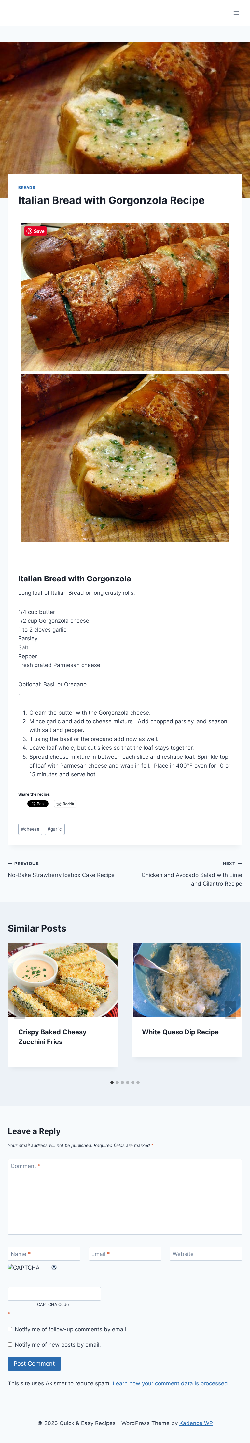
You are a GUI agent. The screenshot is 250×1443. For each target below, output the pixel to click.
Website (183, 1254)
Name (21, 1254)
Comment (26, 1166)
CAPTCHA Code (53, 1304)
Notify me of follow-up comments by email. (71, 1329)
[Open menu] (236, 13)
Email (100, 1254)
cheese (30, 829)
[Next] (230, 1010)
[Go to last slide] (19, 1010)
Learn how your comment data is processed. (171, 1383)
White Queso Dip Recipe (180, 1032)
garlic (55, 829)
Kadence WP (196, 1423)
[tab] (112, 1082)
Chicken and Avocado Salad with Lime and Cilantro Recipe (192, 874)
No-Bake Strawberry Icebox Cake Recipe (61, 869)
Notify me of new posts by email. (58, 1344)
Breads (26, 187)
